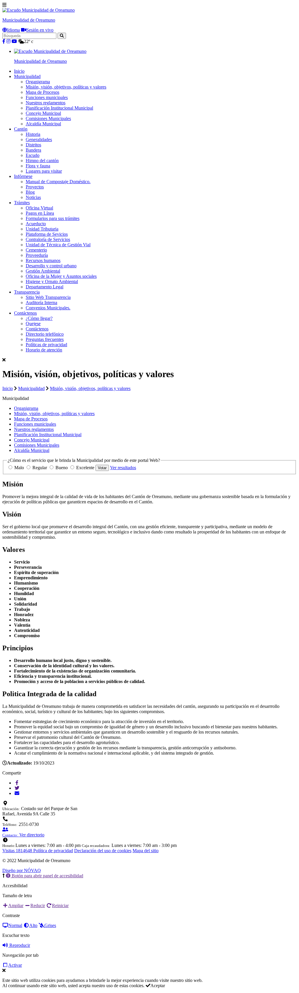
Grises (50, 925)
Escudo (32, 155)
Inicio (19, 71)
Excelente (85, 467)
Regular (39, 467)
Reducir (37, 905)
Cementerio (36, 249)
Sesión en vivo (39, 29)
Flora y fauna (38, 165)
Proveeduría (37, 255)
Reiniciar (60, 905)
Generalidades (39, 139)
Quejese (33, 323)
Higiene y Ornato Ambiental (52, 281)
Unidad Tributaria (42, 228)
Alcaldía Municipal (43, 123)
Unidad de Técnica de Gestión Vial (58, 244)
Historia (33, 134)
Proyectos (35, 186)
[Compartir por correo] (17, 793)
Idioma (13, 29)
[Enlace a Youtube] (14, 41)
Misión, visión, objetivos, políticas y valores (66, 86)
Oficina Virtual (39, 207)
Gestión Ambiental (43, 270)
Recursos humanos (43, 260)
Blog (30, 192)
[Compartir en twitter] (17, 788)
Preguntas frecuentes (45, 339)
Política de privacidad (53, 850)
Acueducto (36, 223)
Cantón (20, 128)
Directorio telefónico (45, 334)
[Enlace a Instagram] (8, 41)
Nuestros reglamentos (45, 102)
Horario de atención (44, 349)
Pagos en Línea (40, 213)
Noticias (33, 197)
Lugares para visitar (44, 171)
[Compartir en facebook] (17, 782)
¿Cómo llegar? (39, 318)
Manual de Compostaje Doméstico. (58, 181)
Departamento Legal (44, 286)
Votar (102, 468)
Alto (33, 925)
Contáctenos (25, 313)
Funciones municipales (47, 97)
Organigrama (38, 81)
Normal (15, 925)
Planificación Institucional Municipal (59, 107)
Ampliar (15, 905)
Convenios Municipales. (48, 307)
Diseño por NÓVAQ (21, 870)
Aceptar (157, 985)
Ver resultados (123, 467)
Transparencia (27, 292)
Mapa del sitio (146, 850)
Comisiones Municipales (48, 118)
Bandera (33, 150)
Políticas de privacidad (46, 344)
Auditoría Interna (41, 302)
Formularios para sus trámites (52, 218)
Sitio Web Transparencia (48, 297)
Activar (15, 965)
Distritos (33, 144)
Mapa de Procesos (42, 92)
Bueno (61, 467)
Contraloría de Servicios (48, 239)
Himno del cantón (42, 160)
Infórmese (23, 176)
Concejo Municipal (43, 113)
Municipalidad (27, 76)
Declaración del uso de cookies (102, 850)
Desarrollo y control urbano (51, 265)
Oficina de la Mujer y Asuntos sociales (61, 276)
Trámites (22, 202)
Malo (19, 467)
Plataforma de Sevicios (47, 234)
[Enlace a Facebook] (3, 41)
